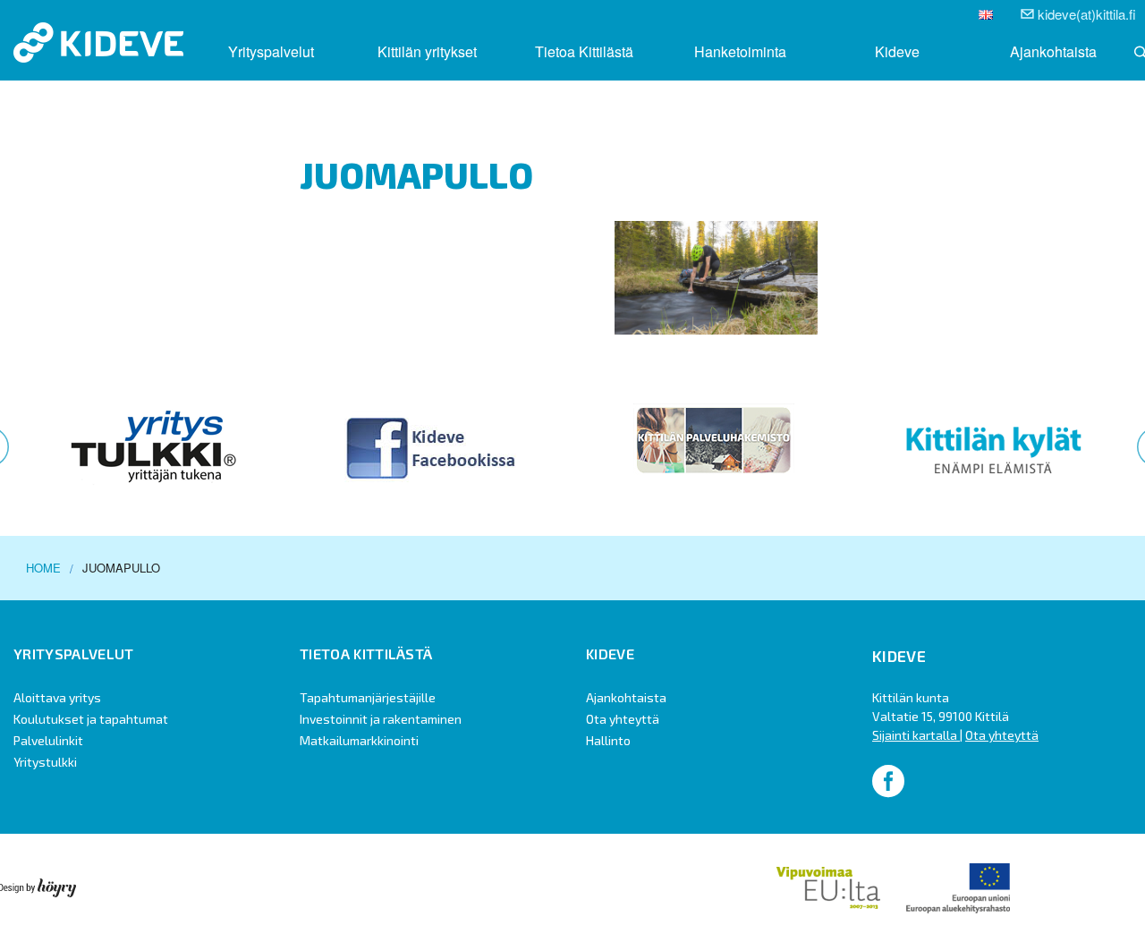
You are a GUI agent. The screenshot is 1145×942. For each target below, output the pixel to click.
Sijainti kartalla (916, 735)
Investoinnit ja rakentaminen (381, 718)
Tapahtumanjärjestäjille (368, 697)
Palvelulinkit (48, 740)
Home (43, 567)
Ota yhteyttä (622, 718)
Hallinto (608, 740)
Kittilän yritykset (427, 51)
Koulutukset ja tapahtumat (90, 718)
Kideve (897, 51)
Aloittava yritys (57, 697)
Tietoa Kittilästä (584, 51)
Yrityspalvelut (271, 51)
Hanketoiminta (740, 51)
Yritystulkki (45, 761)
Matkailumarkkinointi (359, 740)
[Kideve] (98, 40)
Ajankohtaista (1053, 51)
